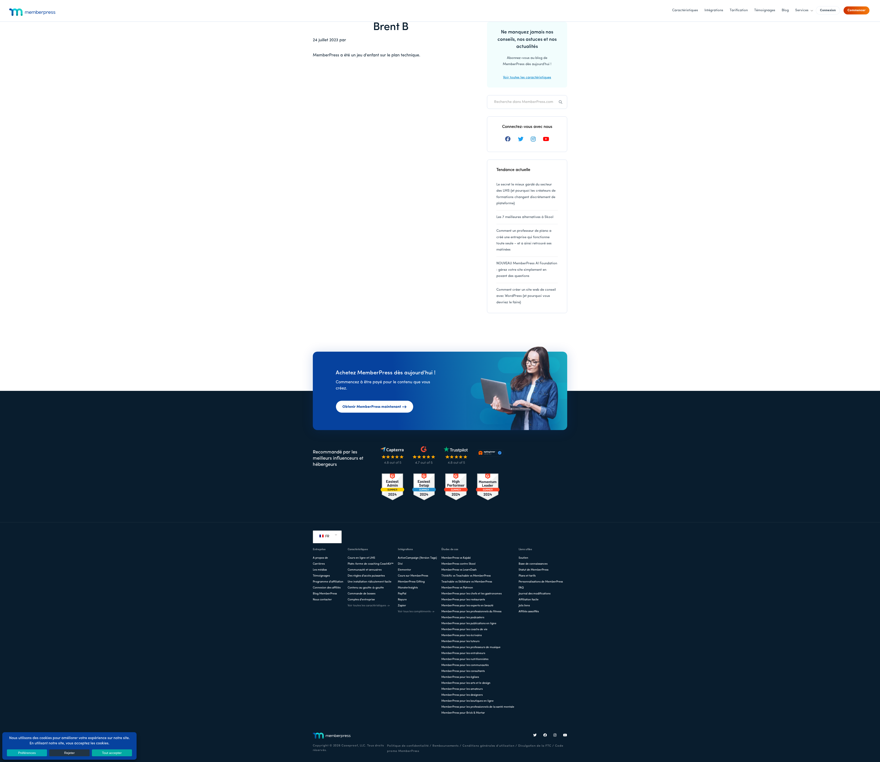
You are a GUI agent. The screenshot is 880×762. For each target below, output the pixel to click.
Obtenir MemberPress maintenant (371, 407)
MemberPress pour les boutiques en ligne (467, 701)
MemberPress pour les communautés (465, 665)
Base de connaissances (533, 564)
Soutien (523, 558)
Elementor (404, 570)
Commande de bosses (361, 593)
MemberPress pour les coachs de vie (464, 629)
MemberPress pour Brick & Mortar (463, 713)
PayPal (402, 593)
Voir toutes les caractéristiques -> (369, 605)
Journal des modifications (534, 593)
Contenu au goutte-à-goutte (366, 587)
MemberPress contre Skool (458, 564)
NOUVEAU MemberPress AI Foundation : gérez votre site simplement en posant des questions (526, 270)
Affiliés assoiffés (529, 611)
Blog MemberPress (325, 593)
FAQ (521, 587)
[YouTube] (565, 736)
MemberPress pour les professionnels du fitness (471, 611)
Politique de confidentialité (408, 745)
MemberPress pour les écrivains (461, 635)
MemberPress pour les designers (462, 695)
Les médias (320, 570)
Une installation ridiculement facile (369, 581)
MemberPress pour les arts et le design (465, 683)
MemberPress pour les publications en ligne (468, 623)
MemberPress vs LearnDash (459, 570)
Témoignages (321, 575)
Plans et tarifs (527, 575)
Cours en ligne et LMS (361, 558)
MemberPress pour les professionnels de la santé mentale (477, 707)
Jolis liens (524, 605)
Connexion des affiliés (327, 587)
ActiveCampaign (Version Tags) (417, 558)
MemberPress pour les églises (460, 677)
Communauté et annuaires (365, 570)
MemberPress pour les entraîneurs (463, 653)
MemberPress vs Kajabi (456, 558)
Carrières (319, 564)
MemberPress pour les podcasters (462, 617)
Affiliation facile (529, 599)
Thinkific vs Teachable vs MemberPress (466, 575)
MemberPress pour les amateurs (462, 689)
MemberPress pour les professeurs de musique (470, 647)
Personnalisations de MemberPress (541, 581)
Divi (400, 564)
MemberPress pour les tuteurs (460, 641)
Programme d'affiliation (328, 581)
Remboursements (445, 745)
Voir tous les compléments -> (416, 611)
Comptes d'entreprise (361, 599)
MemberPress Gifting (411, 581)
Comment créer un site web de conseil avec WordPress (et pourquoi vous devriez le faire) (526, 296)
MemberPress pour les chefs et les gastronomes (471, 593)
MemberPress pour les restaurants (463, 599)
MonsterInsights (408, 587)
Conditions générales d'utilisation (488, 745)
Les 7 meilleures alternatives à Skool (524, 217)
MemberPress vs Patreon (457, 587)
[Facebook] (545, 736)
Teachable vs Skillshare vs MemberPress (466, 581)
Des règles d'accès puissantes (366, 575)
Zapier (402, 605)
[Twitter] (535, 736)
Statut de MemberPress (533, 570)
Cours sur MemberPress (413, 575)
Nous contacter (322, 599)
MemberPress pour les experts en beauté (467, 605)
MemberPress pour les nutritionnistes (464, 659)
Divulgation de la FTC (534, 745)
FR (326, 536)
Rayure (402, 599)
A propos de (320, 558)
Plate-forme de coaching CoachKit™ (370, 564)
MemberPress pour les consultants (463, 671)
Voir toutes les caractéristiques (527, 77)
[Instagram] (555, 736)
